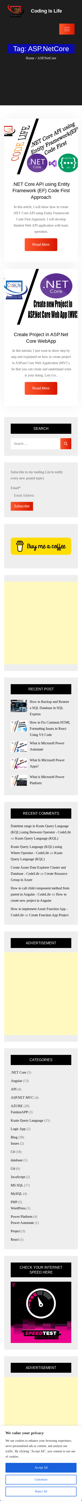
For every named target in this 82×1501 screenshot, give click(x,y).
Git (13, 1168)
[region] (41, 1463)
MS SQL (17, 1185)
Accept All (41, 1467)
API (13, 1089)
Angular (16, 1081)
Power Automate (22, 1223)
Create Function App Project (48, 915)
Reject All (41, 1491)
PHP (14, 1202)
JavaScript (18, 1177)
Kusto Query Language (27, 1120)
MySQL (16, 1194)
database (17, 1160)
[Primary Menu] (67, 29)
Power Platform (21, 1216)
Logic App (18, 1129)
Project (15, 1231)
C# (13, 1152)
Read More (41, 244)
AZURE (17, 1106)
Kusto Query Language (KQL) (36, 838)
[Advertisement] (41, 623)
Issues (15, 1143)
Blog (14, 1137)
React (15, 1239)
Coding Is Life (46, 11)
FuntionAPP (19, 1112)
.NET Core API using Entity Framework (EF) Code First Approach (41, 190)
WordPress (18, 1208)
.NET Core (18, 1072)
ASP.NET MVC (22, 1097)
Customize (41, 1479)
